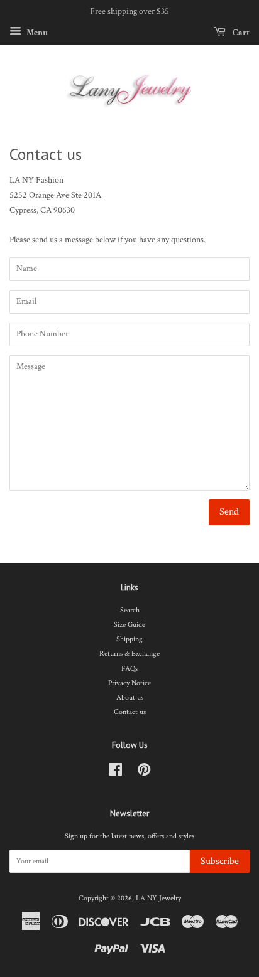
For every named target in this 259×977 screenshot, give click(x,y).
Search (130, 610)
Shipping (129, 639)
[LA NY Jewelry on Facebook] (115, 772)
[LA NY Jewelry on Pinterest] (144, 772)
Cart (240, 32)
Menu (36, 32)
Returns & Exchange (129, 653)
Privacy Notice (129, 683)
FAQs (129, 668)
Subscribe (220, 861)
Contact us (130, 712)
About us (129, 697)
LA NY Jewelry (158, 898)
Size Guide (129, 624)
